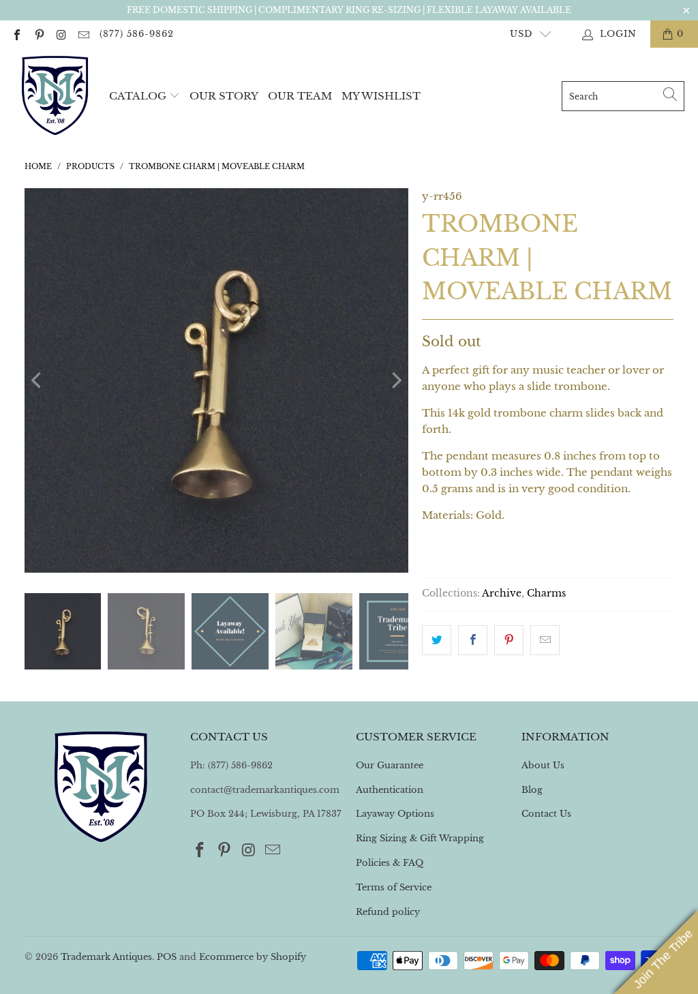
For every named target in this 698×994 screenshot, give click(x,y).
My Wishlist (381, 95)
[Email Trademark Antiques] (82, 34)
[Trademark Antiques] (54, 96)
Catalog (137, 95)
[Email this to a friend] (545, 640)
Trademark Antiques (106, 957)
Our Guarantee (389, 765)
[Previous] (37, 380)
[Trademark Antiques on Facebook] (16, 34)
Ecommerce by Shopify (252, 957)
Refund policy (388, 912)
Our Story (223, 95)
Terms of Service (393, 887)
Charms (546, 593)
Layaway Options (395, 813)
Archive (501, 593)
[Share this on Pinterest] (509, 640)
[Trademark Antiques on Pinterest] (38, 34)
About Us (542, 765)
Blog (532, 790)
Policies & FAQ (389, 863)
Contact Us (546, 813)
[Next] (395, 380)
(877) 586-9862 (137, 34)
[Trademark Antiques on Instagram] (61, 34)
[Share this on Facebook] (472, 640)
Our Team (300, 95)
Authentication (389, 790)
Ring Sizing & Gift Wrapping (420, 838)
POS (167, 957)
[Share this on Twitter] (436, 640)
